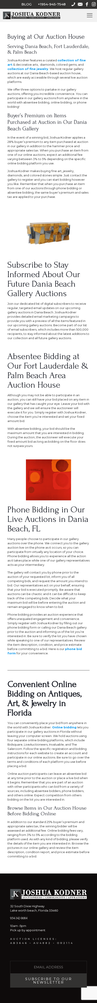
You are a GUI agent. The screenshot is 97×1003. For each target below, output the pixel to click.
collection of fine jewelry (27, 69)
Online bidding (64, 727)
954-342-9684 (18, 918)
